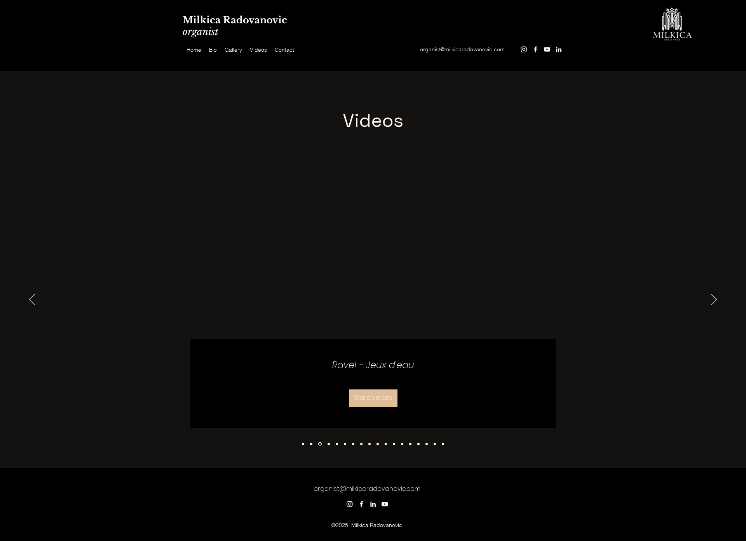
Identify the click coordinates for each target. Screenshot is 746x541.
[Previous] (32, 300)
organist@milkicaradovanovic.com (462, 49)
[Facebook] (535, 49)
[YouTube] (547, 49)
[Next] (714, 300)
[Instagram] (524, 49)
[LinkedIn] (559, 49)
